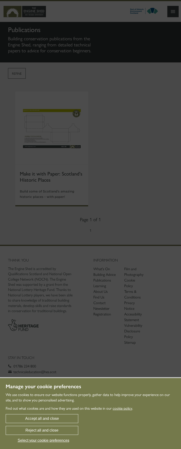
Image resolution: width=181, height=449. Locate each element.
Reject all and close (41, 430)
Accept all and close (42, 418)
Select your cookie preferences (43, 440)
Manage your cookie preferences (43, 386)
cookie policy (122, 408)
